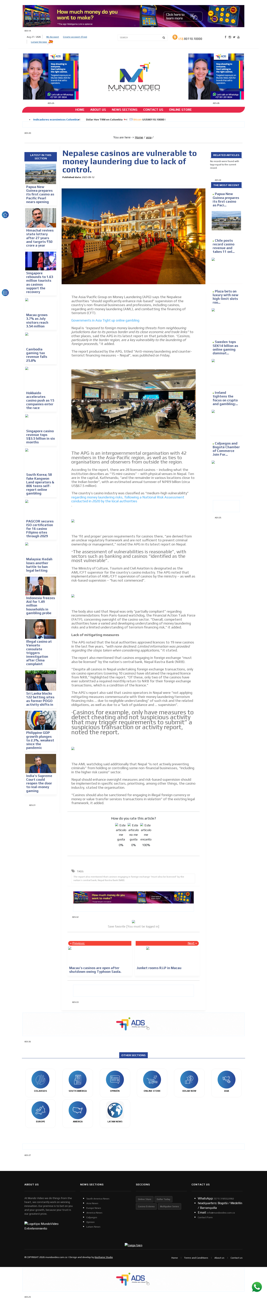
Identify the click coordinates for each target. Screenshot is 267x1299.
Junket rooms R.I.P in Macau (159, 968)
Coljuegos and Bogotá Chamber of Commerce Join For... (226, 449)
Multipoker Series (169, 1206)
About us (219, 1257)
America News (94, 1212)
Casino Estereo (146, 1206)
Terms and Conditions (196, 1257)
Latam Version (39, 42)
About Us (98, 109)
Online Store (180, 109)
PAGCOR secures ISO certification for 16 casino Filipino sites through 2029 (40, 528)
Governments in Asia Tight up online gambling (105, 320)
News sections (124, 109)
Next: (191, 943)
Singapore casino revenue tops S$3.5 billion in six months (40, 436)
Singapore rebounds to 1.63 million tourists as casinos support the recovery (39, 282)
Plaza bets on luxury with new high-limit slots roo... (225, 297)
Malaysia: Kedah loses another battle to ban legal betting (39, 564)
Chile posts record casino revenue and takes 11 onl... (224, 246)
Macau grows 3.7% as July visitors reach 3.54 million (37, 320)
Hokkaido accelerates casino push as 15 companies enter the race (40, 400)
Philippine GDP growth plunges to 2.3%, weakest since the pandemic (40, 740)
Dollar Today (163, 1199)
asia (148, 137)
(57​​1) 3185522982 (224, 1198)
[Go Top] (256, 1266)
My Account (52, 37)
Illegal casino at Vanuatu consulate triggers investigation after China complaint (39, 653)
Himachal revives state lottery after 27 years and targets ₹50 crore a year (40, 237)
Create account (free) (75, 37)
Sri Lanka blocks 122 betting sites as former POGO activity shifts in (40, 699)
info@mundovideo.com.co (221, 1212)
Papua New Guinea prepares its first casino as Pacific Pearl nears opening (40, 194)
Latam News (93, 1226)
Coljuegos (91, 1217)
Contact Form (205, 1217)
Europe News (93, 1208)
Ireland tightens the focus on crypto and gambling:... (225, 398)
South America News (97, 1198)
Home (79, 109)
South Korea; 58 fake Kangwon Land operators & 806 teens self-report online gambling (40, 484)
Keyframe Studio (104, 1257)
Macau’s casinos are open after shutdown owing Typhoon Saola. (95, 970)
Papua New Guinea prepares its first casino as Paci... (226, 199)
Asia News (92, 1203)
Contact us (237, 1257)
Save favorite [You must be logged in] (133, 926)
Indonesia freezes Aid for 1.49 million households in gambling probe (40, 605)
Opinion (90, 1222)
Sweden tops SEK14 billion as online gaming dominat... (225, 347)
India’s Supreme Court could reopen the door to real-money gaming (39, 783)
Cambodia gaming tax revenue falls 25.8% (36, 355)
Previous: (78, 943)
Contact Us (153, 109)
